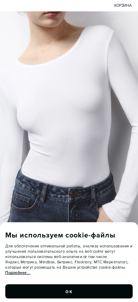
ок (69, 291)
